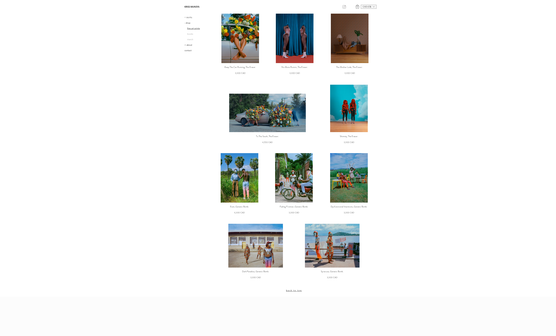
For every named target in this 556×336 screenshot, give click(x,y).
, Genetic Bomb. (242, 206)
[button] (368, 7)
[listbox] (368, 7)
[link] (357, 7)
